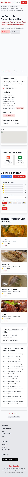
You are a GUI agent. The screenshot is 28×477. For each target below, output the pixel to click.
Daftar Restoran (6, 433)
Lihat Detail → (5, 245)
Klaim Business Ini (14, 413)
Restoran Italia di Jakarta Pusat (11, 394)
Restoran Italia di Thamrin (10, 376)
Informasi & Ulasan (6, 71)
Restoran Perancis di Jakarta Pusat (12, 401)
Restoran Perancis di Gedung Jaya (12, 366)
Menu (16, 71)
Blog (3, 431)
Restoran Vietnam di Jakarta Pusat (12, 399)
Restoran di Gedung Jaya (9, 335)
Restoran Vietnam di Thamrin (11, 381)
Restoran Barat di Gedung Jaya (11, 356)
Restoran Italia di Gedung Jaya (11, 359)
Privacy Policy (6, 449)
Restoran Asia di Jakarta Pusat (11, 396)
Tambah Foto (7, 176)
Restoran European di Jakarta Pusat (13, 404)
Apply (4, 208)
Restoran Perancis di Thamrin (11, 384)
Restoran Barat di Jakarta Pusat (11, 391)
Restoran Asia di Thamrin (9, 379)
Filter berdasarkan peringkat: (10, 200)
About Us (5, 444)
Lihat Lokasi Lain (8, 115)
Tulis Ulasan (20, 176)
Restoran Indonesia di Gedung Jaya (12, 354)
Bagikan (16, 32)
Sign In (18, 2)
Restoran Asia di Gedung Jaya (11, 361)
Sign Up (24, 2)
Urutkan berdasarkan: (8, 195)
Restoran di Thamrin (8, 338)
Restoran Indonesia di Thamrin (11, 371)
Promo (22, 71)
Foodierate (5, 2)
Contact (4, 447)
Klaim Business (6, 428)
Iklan (3, 436)
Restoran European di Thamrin (11, 386)
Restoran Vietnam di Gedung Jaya (12, 364)
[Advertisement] (14, 51)
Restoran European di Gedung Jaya (13, 369)
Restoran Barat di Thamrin (10, 374)
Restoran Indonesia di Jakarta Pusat (13, 389)
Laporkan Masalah (14, 417)
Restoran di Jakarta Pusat (10, 340)
